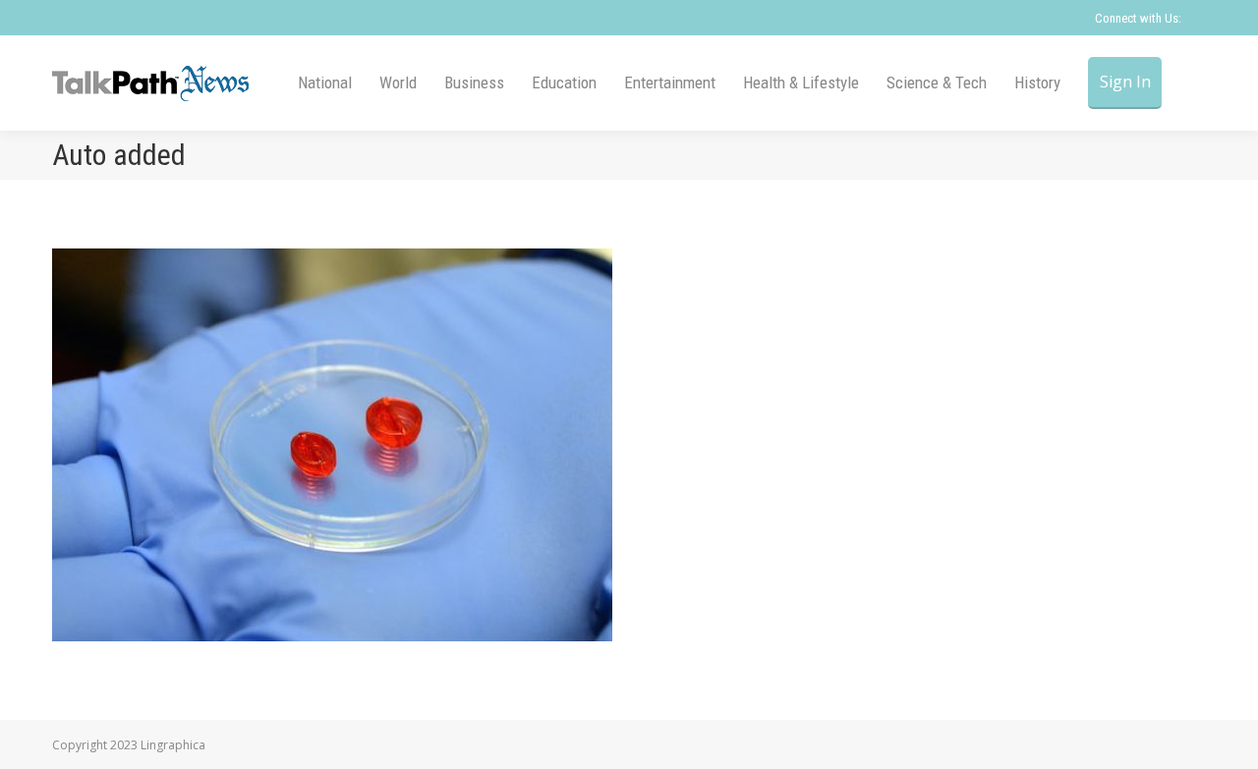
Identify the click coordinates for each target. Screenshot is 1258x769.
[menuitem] (325, 83)
